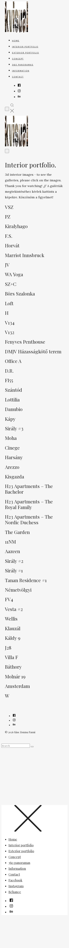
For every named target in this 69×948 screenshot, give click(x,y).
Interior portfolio (25, 46)
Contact (18, 77)
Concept (18, 59)
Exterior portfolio (25, 52)
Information (20, 71)
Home (15, 40)
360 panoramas (22, 65)
